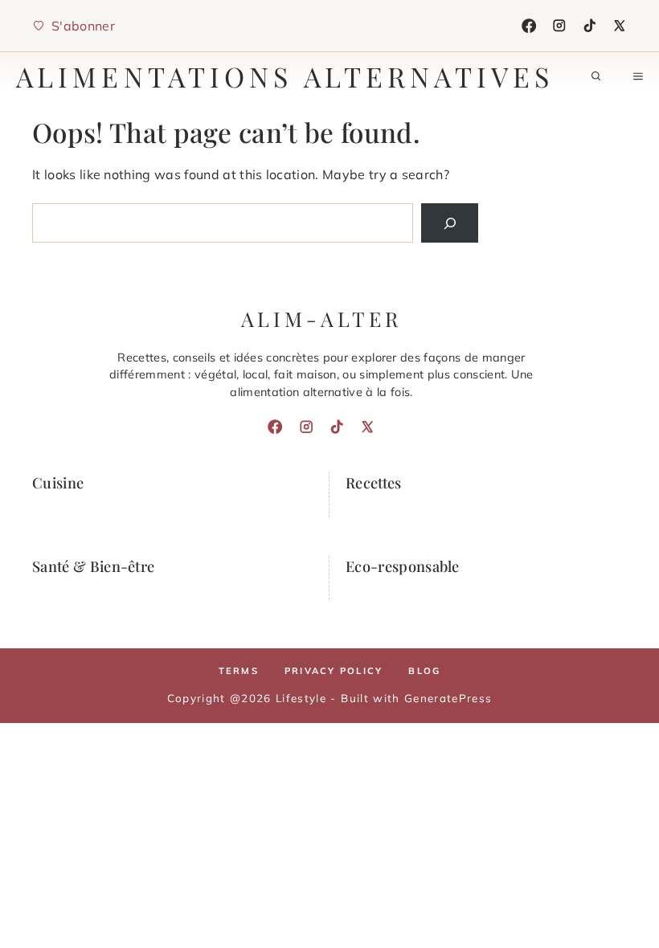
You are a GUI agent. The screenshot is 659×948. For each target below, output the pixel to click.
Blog (424, 670)
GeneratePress (448, 698)
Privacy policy (333, 670)
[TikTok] (590, 25)
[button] (596, 76)
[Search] (449, 223)
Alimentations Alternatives (285, 76)
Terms (239, 670)
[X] (619, 25)
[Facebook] (529, 25)
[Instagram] (559, 25)
